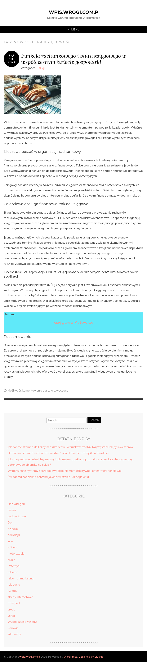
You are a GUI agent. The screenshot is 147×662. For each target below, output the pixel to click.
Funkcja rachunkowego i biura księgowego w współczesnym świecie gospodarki (73, 58)
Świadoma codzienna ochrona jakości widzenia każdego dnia (48, 477)
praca (11, 560)
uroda (11, 609)
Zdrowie (13, 628)
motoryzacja (16, 553)
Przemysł (14, 566)
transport (14, 603)
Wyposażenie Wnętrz (22, 621)
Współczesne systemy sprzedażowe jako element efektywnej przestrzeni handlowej (65, 471)
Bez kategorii (16, 504)
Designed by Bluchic (91, 656)
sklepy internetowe (20, 597)
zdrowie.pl (14, 634)
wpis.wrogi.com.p (73, 12)
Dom (11, 522)
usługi (41, 68)
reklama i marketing (20, 578)
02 (11, 55)
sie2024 (12, 60)
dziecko (13, 529)
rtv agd (12, 590)
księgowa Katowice (73, 322)
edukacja (14, 535)
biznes (12, 510)
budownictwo (17, 516)
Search (94, 420)
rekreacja (14, 584)
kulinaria (13, 547)
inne (10, 541)
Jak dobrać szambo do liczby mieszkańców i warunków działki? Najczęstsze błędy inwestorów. (71, 447)
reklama (13, 572)
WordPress (70, 656)
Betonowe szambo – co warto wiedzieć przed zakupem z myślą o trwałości (58, 453)
